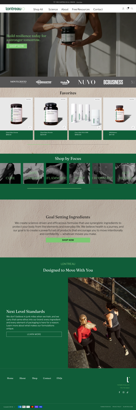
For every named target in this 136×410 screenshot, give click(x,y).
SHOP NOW (16, 46)
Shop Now (79, 2)
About (64, 9)
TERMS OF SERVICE (105, 406)
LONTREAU (127, 406)
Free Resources (81, 9)
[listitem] (68, 2)
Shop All (38, 9)
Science (53, 9)
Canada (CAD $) (8, 407)
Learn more (34, 334)
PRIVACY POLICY (117, 406)
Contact (98, 9)
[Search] (132, 8)
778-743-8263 (125, 388)
